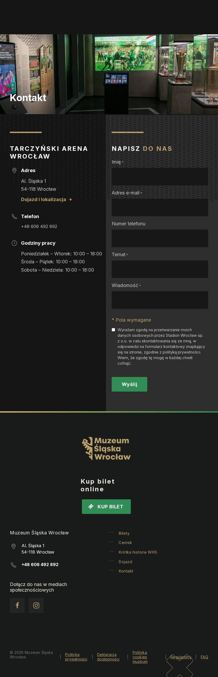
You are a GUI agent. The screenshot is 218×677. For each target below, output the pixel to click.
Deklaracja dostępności (108, 656)
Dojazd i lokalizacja (43, 199)
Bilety (124, 533)
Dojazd (125, 561)
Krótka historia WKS (138, 552)
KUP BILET (110, 506)
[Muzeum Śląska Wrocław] (106, 449)
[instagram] (36, 605)
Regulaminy (180, 657)
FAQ (204, 657)
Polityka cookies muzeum (140, 657)
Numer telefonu (128, 223)
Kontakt (126, 571)
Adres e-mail (127, 193)
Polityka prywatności (76, 656)
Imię (118, 162)
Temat (120, 254)
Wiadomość (126, 285)
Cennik (125, 542)
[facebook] (17, 605)
